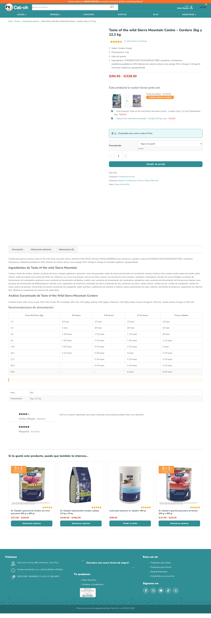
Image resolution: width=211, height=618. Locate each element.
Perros (17, 21)
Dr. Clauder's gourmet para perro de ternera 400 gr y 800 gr (178, 512)
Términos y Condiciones (92, 584)
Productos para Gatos (161, 562)
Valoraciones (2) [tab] (66, 249)
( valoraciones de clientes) (135, 41)
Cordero (140, 180)
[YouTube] (161, 591)
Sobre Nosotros (89, 580)
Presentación (115, 145)
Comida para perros (30, 21)
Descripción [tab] (17, 249)
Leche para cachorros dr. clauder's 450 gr (127, 510)
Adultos (121, 180)
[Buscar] (114, 7)
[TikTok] (168, 591)
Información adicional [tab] (41, 249)
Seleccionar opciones (32, 523)
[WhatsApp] (176, 591)
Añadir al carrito (155, 164)
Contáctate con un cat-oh (162, 576)
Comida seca (130, 180)
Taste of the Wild (122, 184)
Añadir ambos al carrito (160, 97)
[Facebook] (146, 591)
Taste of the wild (151, 180)
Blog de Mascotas (159, 571)
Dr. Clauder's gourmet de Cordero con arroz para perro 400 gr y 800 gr (30, 512)
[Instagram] (153, 591)
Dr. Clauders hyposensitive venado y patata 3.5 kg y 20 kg (79, 512)
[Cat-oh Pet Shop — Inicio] (16, 7)
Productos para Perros (161, 567)
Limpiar (141, 148)
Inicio (10, 21)
